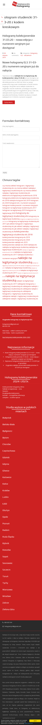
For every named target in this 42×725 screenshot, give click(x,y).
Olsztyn (6, 510)
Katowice (6, 477)
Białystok (6, 418)
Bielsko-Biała (8, 424)
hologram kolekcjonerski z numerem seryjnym (20, 205)
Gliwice (5, 470)
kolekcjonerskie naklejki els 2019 (15, 242)
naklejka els (32, 245)
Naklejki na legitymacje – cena (12, 389)
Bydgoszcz (7, 431)
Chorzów (6, 444)
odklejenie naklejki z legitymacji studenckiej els (20, 296)
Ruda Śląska (8, 537)
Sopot (5, 556)
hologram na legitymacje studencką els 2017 (19, 208)
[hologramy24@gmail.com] (2, 21)
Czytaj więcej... (8, 102)
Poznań (5, 523)
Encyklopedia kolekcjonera (10, 393)
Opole (5, 517)
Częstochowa (8, 451)
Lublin (5, 497)
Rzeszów (6, 550)
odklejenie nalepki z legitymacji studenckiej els (20, 299)
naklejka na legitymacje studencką (15, 247)
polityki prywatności (28, 723)
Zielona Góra (8, 609)
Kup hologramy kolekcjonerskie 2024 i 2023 (16, 337)
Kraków (6, 490)
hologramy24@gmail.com (10, 324)
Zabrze (5, 602)
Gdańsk (5, 457)
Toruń (5, 576)
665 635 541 (6, 326)
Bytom (5, 437)
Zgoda (35, 720)
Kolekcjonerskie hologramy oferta (13, 387)
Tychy (5, 583)
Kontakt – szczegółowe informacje (13, 395)
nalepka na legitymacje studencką (18, 268)
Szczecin (6, 569)
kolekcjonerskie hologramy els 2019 (16, 237)
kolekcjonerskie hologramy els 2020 (16, 240)
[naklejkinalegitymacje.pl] (21, 4)
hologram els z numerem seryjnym (22, 203)
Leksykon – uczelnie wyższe (11, 397)
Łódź (4, 503)
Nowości (5, 391)
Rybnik (5, 543)
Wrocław (6, 596)
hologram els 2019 (23, 200)
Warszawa (7, 589)
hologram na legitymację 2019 (14, 210)
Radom (5, 530)
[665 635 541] (2, 17)
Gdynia (5, 464)
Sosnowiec (7, 563)
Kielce (5, 484)
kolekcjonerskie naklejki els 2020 (15, 245)
